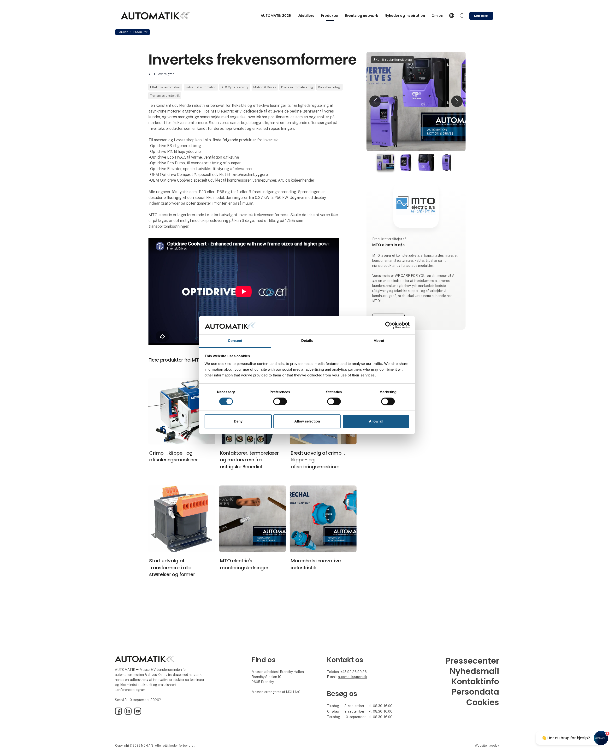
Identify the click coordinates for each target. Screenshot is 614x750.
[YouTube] (137, 713)
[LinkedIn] (128, 713)
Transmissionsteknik (165, 95)
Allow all (376, 421)
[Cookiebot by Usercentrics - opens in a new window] (389, 325)
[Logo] (155, 16)
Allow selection (307, 421)
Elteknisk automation (165, 87)
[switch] (280, 401)
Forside (123, 32)
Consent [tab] (235, 341)
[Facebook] (118, 713)
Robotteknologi (329, 87)
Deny (238, 421)
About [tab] (379, 341)
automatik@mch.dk (352, 677)
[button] (375, 101)
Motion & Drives (264, 87)
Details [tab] (307, 341)
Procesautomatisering (297, 87)
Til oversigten (164, 74)
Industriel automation (201, 87)
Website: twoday (487, 745)
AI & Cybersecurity (234, 87)
